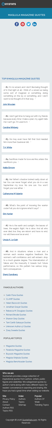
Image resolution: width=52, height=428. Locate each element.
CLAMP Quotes (13, 299)
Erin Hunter (8, 214)
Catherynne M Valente (12, 194)
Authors (22, 399)
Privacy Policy (9, 399)
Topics (21, 402)
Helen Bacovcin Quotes (16, 303)
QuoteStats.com (29, 420)
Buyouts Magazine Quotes (18, 354)
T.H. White (7, 147)
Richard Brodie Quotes (16, 315)
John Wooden (9, 104)
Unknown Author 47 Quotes (18, 326)
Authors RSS (8, 408)
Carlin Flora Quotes (14, 295)
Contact (6, 405)
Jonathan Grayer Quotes (17, 307)
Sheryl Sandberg (10, 274)
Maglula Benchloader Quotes (19, 361)
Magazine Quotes (14, 346)
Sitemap (22, 405)
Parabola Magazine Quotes (18, 350)
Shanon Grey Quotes (15, 318)
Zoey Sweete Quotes (15, 330)
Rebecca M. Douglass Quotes (19, 311)
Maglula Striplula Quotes (17, 358)
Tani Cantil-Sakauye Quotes (18, 322)
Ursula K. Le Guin (10, 240)
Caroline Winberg (10, 127)
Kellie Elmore (9, 167)
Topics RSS (8, 411)
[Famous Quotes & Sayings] (8, 5)
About (5, 402)
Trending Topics (42, 405)
